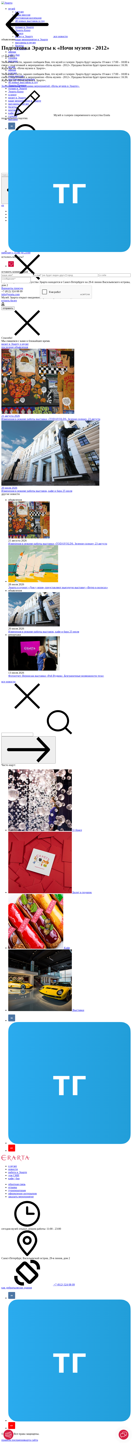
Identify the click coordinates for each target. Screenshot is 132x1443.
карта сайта (31, 1440)
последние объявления (14, 347)
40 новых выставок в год (23, 82)
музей (11, 8)
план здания (25, 1287)
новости (13, 1169)
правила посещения (13, 1440)
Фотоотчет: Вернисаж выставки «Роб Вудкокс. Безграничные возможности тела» (56, 675)
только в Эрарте (17, 88)
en (2, 205)
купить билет (9, 300)
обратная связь (16, 1184)
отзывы (12, 1187)
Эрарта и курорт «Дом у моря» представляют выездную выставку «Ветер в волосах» (58, 587)
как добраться (9, 1287)
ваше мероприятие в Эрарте (31, 39)
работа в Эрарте (17, 1172)
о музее (24, 344)
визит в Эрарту (10, 344)
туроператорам (17, 1190)
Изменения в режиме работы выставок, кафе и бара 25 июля (43, 631)
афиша (12, 51)
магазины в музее (25, 42)
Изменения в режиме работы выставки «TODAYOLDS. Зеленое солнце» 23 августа (57, 543)
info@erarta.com (10, 294)
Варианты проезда (12, 288)
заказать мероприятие (21, 1196)
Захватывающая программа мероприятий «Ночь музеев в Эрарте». (40, 86)
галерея (12, 57)
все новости (8, 681)
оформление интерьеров (22, 1193)
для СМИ (13, 1175)
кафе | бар (14, 1178)
